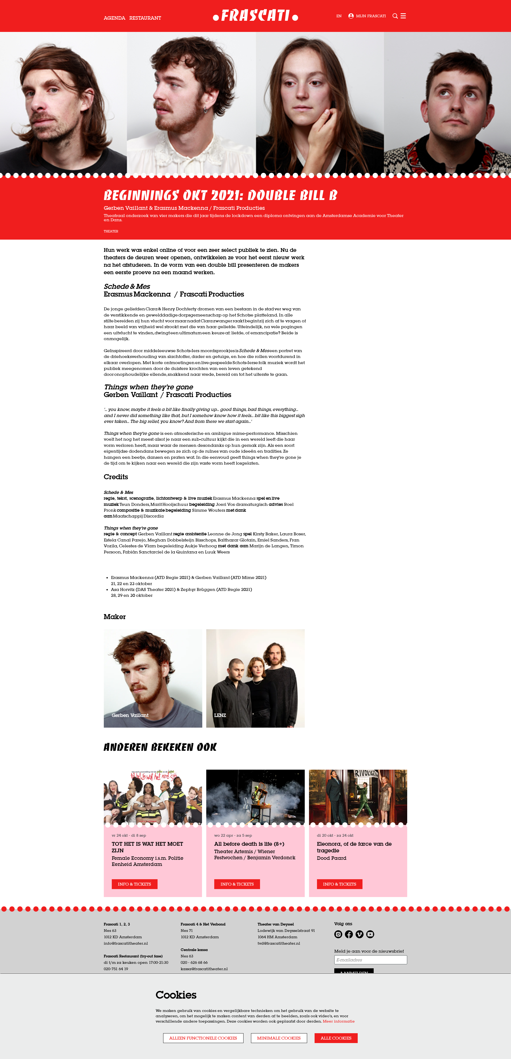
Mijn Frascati (371, 16)
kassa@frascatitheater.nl (204, 968)
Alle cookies (336, 1038)
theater (111, 231)
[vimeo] (360, 934)
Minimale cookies (279, 1038)
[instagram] (338, 934)
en (339, 16)
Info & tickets (134, 884)
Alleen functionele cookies (203, 1038)
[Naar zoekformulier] (395, 16)
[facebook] (349, 934)
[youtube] (370, 934)
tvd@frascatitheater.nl (279, 943)
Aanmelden (354, 973)
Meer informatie (339, 1021)
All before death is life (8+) (249, 843)
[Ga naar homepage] (255, 16)
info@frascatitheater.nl (126, 943)
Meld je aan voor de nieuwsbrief (369, 951)
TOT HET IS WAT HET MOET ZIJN (147, 847)
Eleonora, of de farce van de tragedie (354, 847)
